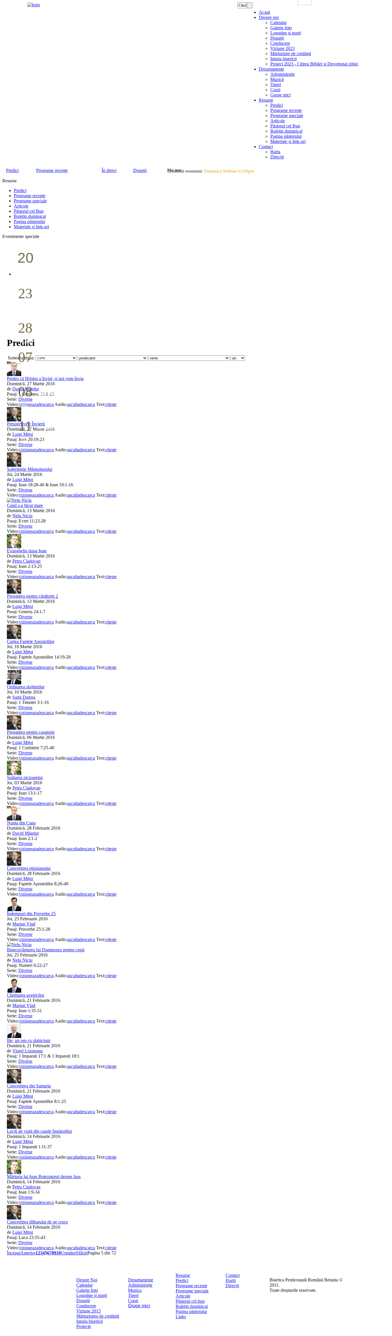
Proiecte (83, 1326)
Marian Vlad (23, 923)
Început (13, 1252)
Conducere (86, 1305)
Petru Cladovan (26, 561)
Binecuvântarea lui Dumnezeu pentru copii (45, 949)
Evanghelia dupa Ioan (26, 550)
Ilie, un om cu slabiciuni (28, 1040)
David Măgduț (25, 833)
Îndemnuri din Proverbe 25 (31, 913)
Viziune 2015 (88, 1310)
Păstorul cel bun (190, 1301)
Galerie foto (87, 1290)
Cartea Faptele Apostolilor (30, 641)
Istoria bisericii (89, 1321)
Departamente (140, 1279)
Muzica (134, 1290)
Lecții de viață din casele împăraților (39, 1131)
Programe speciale (192, 1290)
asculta (73, 449)
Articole (183, 1296)
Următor (68, 1252)
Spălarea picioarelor (25, 777)
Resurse (183, 1275)
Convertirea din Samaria (29, 1085)
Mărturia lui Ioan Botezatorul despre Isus (44, 1176)
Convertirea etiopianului (29, 868)
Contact (233, 1275)
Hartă (231, 1280)
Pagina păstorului (191, 1311)
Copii (133, 1300)
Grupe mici (139, 1305)
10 (58, 1252)
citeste (111, 449)
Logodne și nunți (91, 1295)
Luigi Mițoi (22, 479)
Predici (182, 1280)
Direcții (232, 1285)
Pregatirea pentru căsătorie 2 (32, 596)
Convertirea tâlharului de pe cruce (37, 1221)
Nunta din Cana (21, 822)
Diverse (25, 444)
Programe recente (191, 1285)
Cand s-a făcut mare (25, 505)
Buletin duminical (192, 1306)
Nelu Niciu (22, 515)
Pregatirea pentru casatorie (31, 732)
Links (181, 1316)
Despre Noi (86, 1279)
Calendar (84, 1285)
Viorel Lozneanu (27, 1050)
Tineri (133, 1295)
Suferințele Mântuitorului (29, 469)
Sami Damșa (23, 697)
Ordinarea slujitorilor (25, 686)
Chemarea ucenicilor (25, 995)
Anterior (28, 1252)
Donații (83, 1300)
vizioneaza (28, 449)
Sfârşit (82, 1252)
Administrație (140, 1285)
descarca (46, 449)
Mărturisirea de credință (97, 1316)
